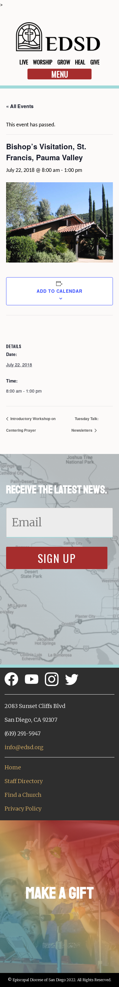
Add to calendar (59, 291)
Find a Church (23, 794)
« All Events (20, 106)
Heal (80, 62)
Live (24, 62)
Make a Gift (60, 893)
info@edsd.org (24, 747)
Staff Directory (24, 781)
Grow (63, 62)
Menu (59, 74)
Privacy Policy (23, 808)
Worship (42, 62)
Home (13, 767)
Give (94, 62)
